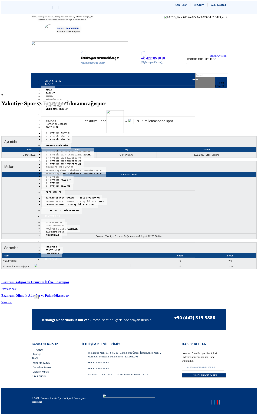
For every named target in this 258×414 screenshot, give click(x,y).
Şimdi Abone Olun (205, 375)
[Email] (219, 402)
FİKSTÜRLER (52, 127)
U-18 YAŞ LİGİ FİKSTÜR (58, 139)
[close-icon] (222, 79)
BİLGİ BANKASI (55, 240)
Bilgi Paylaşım (218, 55)
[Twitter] (44, 7)
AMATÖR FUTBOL (57, 114)
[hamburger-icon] (194, 79)
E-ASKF (50, 83)
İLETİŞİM (51, 259)
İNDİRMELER (52, 253)
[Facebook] (38, 7)
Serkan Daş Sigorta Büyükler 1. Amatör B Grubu (74, 173)
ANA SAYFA (53, 80)
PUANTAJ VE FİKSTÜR (57, 145)
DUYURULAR (52, 235)
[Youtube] (217, 402)
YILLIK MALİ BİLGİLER (57, 108)
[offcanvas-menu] (222, 75)
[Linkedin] (50, 7)
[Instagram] (55, 7)
